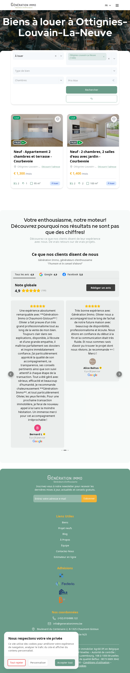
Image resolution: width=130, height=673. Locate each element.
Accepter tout (65, 662)
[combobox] (15, 56)
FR (106, 5)
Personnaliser (38, 662)
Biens (65, 522)
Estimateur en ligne (65, 557)
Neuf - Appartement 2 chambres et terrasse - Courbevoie (33, 156)
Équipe (65, 545)
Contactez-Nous (65, 551)
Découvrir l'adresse (51, 166)
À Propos (65, 539)
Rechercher (91, 89)
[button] (104, 57)
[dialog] (41, 650)
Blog (65, 534)
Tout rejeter (16, 662)
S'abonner (89, 498)
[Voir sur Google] (37, 427)
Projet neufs (65, 528)
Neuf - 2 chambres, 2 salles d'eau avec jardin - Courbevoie (92, 156)
